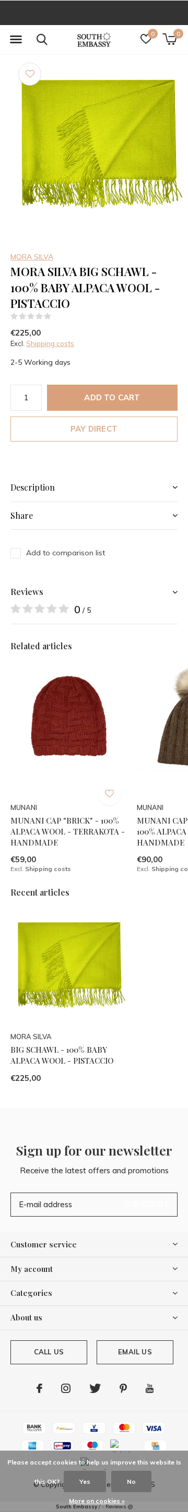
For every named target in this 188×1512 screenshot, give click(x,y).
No (131, 1481)
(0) (58, 316)
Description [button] (32, 487)
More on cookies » (97, 1501)
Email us (134, 1352)
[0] (169, 39)
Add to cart (112, 397)
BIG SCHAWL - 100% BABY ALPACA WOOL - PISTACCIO (61, 1055)
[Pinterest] (123, 1388)
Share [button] (21, 515)
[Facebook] (39, 1388)
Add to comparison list (65, 552)
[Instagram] (65, 1388)
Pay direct (94, 429)
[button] (15, 40)
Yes (84, 1481)
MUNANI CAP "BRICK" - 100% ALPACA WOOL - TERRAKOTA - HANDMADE (67, 831)
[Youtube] (150, 1388)
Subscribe (146, 1204)
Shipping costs (50, 343)
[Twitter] (95, 1388)
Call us (49, 1352)
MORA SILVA (31, 256)
